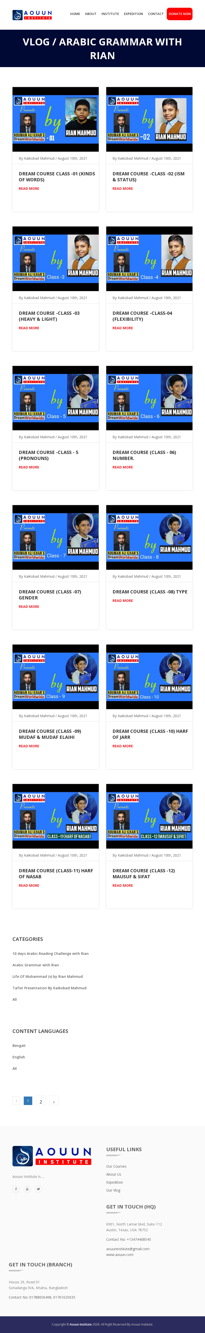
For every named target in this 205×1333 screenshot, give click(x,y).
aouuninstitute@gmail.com (128, 1248)
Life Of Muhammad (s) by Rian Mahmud (47, 976)
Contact (156, 13)
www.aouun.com (120, 1254)
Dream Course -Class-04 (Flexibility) (142, 316)
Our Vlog (113, 1190)
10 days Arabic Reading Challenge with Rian (50, 953)
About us (113, 1174)
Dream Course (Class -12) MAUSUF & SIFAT (143, 874)
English (18, 1057)
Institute (110, 13)
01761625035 (64, 1297)
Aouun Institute (81, 1324)
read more (29, 188)
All (14, 999)
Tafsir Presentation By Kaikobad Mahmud (49, 988)
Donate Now (180, 13)
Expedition (133, 13)
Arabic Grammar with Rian (35, 965)
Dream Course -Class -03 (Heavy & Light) (49, 316)
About (90, 13)
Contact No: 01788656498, (31, 1297)
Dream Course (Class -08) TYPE (150, 592)
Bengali (19, 1045)
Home (75, 13)
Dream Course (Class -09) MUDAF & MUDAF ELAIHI (50, 734)
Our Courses (116, 1166)
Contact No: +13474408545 (128, 1239)
